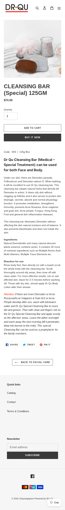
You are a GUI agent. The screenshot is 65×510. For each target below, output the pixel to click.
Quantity (8, 109)
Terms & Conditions (18, 411)
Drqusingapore (27, 498)
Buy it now (32, 137)
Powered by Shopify (43, 498)
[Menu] (59, 8)
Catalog (11, 392)
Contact (11, 401)
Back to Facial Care (35, 362)
